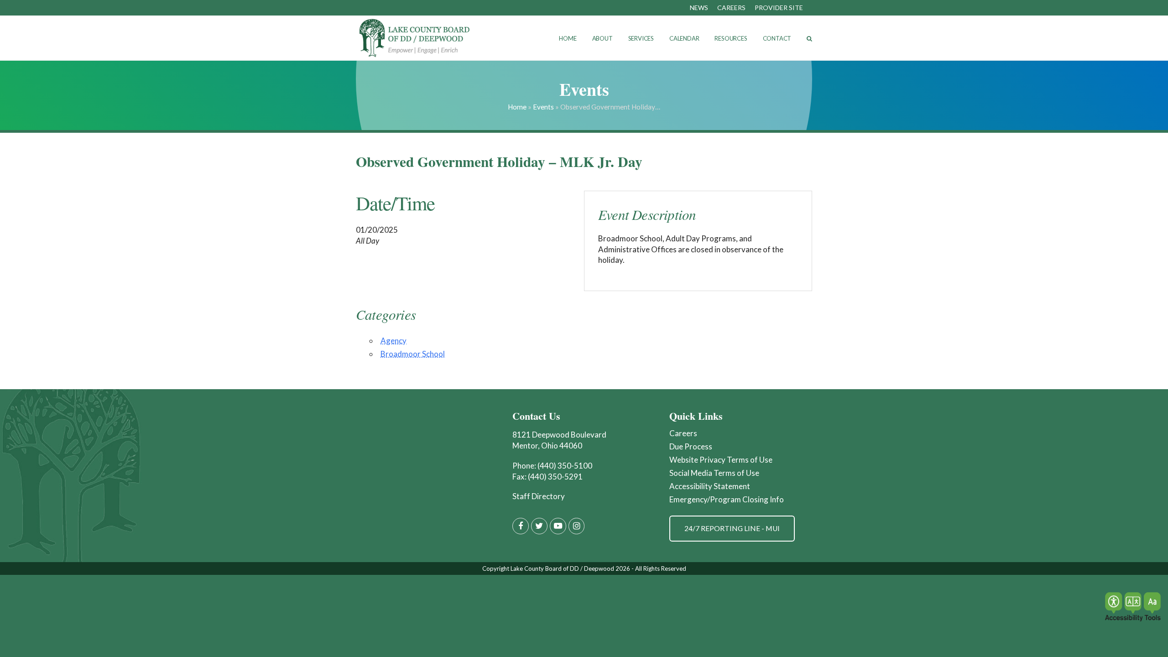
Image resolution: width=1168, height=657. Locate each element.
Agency (394, 340)
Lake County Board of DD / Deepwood (562, 568)
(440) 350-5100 (564, 465)
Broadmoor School (413, 354)
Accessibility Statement (709, 486)
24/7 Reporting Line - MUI (732, 528)
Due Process (690, 446)
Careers (683, 433)
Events (543, 107)
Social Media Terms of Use (714, 473)
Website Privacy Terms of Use (720, 459)
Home (517, 107)
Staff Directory (538, 496)
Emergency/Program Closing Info (726, 499)
